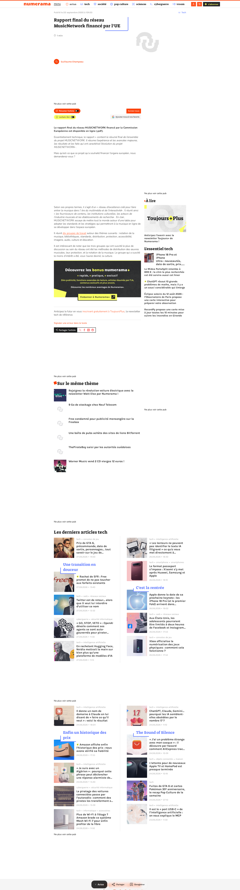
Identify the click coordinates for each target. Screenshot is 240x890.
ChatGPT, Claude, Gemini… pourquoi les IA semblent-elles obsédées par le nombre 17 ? (166, 715)
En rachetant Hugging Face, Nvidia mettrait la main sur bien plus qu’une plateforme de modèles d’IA (94, 651)
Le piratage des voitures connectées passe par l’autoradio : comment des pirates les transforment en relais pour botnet (94, 796)
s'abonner (213, 4)
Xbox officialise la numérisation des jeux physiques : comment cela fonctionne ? (166, 646)
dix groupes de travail (74, 233)
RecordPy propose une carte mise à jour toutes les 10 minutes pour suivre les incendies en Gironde (164, 312)
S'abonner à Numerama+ (95, 297)
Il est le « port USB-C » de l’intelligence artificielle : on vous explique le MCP (166, 812)
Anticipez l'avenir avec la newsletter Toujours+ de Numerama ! (159, 238)
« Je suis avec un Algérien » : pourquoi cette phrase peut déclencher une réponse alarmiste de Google (94, 773)
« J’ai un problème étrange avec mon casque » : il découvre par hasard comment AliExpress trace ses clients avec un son (167, 744)
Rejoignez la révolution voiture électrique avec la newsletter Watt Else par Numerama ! (101, 392)
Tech (184, 12)
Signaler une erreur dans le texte (70, 323)
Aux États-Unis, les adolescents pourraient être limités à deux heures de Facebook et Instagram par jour (166, 622)
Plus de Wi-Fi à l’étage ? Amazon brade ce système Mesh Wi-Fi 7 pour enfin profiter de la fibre (93, 819)
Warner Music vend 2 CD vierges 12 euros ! (96, 461)
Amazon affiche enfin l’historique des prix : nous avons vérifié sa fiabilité (94, 748)
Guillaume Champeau (72, 61)
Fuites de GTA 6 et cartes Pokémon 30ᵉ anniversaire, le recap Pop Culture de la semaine (167, 790)
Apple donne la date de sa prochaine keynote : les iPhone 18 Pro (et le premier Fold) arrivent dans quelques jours (167, 599)
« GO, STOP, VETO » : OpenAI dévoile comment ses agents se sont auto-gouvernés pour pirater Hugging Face (94, 627)
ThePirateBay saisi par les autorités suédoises (100, 447)
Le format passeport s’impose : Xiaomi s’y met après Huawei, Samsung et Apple (167, 571)
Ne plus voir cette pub (65, 103)
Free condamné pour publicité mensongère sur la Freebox (101, 420)
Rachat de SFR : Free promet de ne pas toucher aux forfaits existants (93, 580)
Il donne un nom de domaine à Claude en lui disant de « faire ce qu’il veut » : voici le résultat (92, 715)
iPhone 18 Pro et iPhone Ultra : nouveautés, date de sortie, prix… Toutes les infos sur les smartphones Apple (169, 259)
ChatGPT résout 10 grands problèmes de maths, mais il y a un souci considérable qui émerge (164, 284)
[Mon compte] (193, 4)
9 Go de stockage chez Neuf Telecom (93, 404)
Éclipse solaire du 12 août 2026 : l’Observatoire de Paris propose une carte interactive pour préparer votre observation (163, 298)
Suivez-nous (133, 111)
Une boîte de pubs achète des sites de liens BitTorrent (104, 433)
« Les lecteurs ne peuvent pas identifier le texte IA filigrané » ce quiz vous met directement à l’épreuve (166, 547)
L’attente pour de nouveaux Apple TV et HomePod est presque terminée (167, 766)
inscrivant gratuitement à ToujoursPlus (103, 311)
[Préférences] (199, 4)
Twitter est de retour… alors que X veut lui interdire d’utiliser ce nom (94, 603)
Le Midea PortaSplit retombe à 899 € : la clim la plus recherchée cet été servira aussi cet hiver (164, 272)
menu (57, 3)
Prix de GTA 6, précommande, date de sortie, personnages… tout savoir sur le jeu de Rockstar (93, 547)
